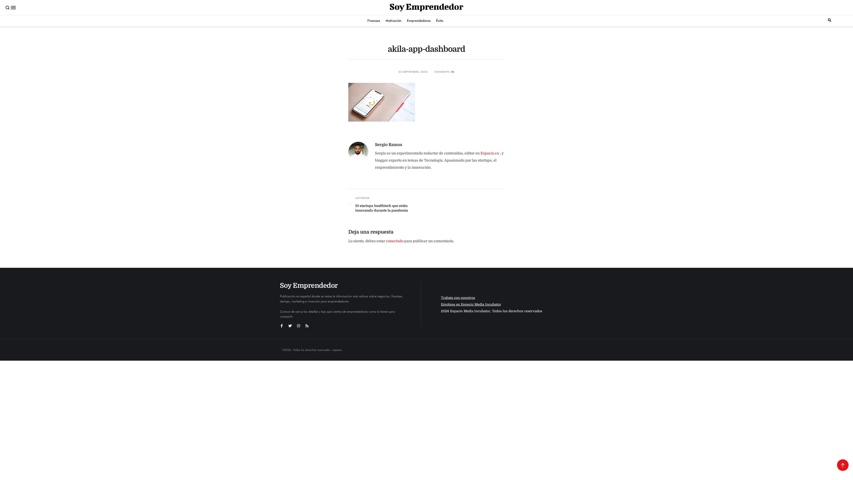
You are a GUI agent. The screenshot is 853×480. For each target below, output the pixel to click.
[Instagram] (298, 326)
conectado (394, 241)
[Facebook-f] (281, 326)
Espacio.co (490, 153)
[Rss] (307, 326)
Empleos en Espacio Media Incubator (471, 304)
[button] (7, 7)
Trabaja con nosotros (458, 298)
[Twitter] (290, 326)
